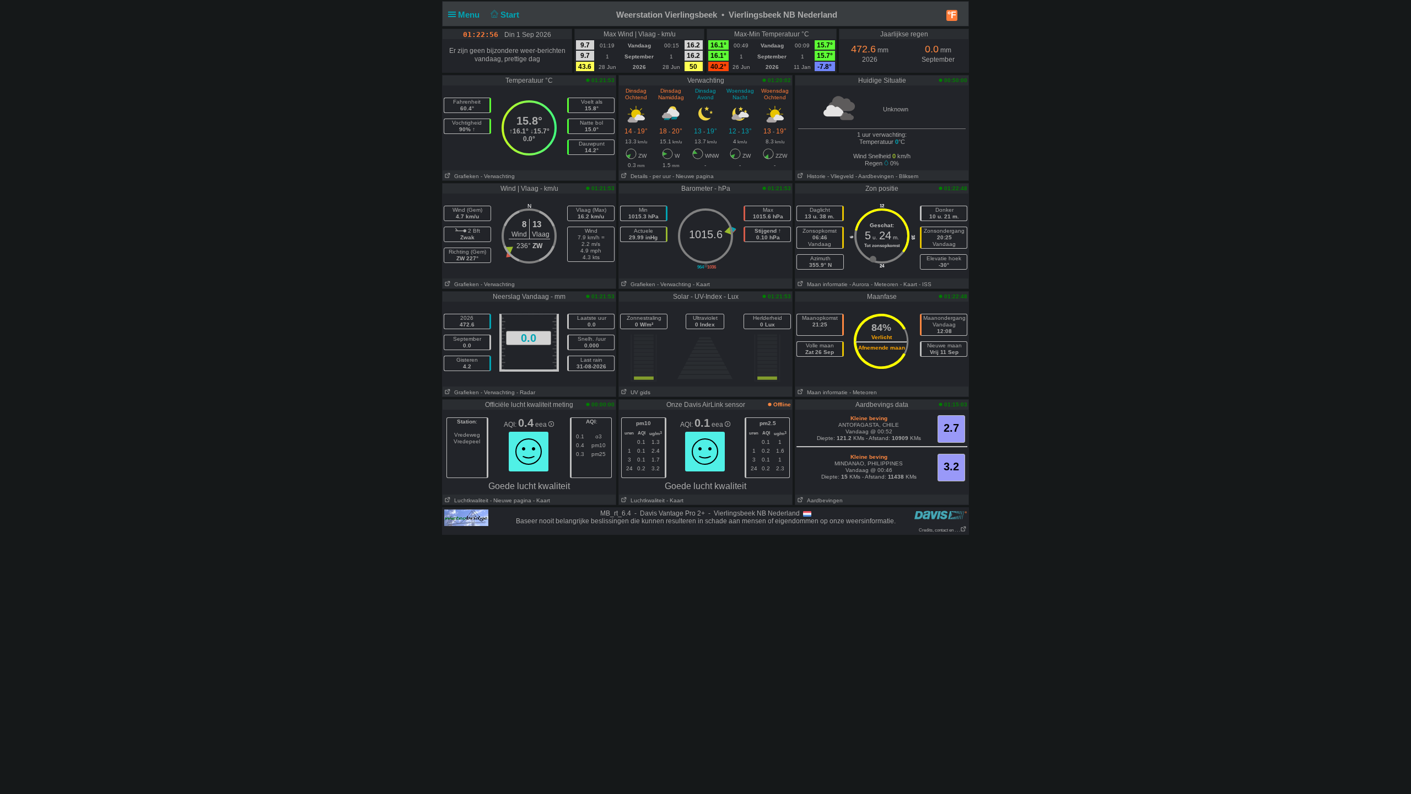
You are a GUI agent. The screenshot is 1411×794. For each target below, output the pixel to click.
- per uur (660, 176)
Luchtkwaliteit (469, 500)
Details (637, 176)
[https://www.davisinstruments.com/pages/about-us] (940, 514)
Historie (815, 176)
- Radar (525, 392)
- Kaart (701, 284)
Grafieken (465, 176)
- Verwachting (498, 176)
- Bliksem (907, 176)
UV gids (638, 392)
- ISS (925, 284)
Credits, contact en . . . (939, 530)
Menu (470, 14)
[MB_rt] (466, 517)
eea (541, 424)
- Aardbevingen (874, 176)
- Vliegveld (840, 176)
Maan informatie (826, 284)
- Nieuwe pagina (693, 176)
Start (511, 14)
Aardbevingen (823, 500)
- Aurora (859, 284)
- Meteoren (884, 284)
